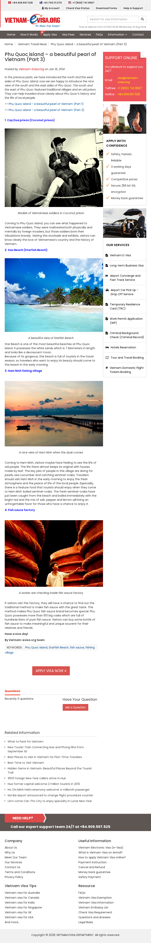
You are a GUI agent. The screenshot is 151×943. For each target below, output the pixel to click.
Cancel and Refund (91, 867)
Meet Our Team (16, 857)
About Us (11, 848)
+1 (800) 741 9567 (83, 2)
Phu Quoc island (36, 647)
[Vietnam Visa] (32, 20)
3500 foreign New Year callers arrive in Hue (37, 778)
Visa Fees (68, 35)
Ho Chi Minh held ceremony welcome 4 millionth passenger (49, 790)
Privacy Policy (14, 877)
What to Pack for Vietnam (25, 741)
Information (116, 35)
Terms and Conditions (20, 872)
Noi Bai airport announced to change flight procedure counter (50, 795)
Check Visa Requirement (95, 912)
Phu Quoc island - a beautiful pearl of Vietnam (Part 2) (46, 110)
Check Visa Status (77, 8)
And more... (12, 922)
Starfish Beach (59, 647)
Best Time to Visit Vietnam (26, 763)
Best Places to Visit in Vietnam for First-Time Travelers (45, 757)
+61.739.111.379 (52, 2)
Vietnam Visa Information (96, 903)
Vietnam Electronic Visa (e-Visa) (100, 848)
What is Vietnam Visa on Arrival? (100, 852)
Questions (12, 691)
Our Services (13, 862)
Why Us (10, 852)
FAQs (99, 35)
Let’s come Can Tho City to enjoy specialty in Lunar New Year (50, 801)
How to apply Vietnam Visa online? (102, 857)
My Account (52, 8)
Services (85, 35)
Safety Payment (89, 877)
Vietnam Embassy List (93, 907)
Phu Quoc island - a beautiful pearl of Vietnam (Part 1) (46, 104)
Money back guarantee (94, 872)
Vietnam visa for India (20, 903)
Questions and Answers (94, 917)
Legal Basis (85, 922)
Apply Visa (50, 35)
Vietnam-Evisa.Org (31, 69)
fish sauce (77, 647)
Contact (138, 35)
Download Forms (106, 8)
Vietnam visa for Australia (22, 893)
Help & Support (133, 8)
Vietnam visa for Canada (22, 898)
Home (11, 35)
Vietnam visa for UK (18, 912)
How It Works (29, 35)
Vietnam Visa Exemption (95, 898)
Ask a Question (75, 707)
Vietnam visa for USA (19, 917)
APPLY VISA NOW (50, 670)
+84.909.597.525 (22, 2)
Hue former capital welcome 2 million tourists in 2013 (44, 784)
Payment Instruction (92, 862)
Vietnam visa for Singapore (23, 907)
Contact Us (12, 867)
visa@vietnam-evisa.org (128, 80)
